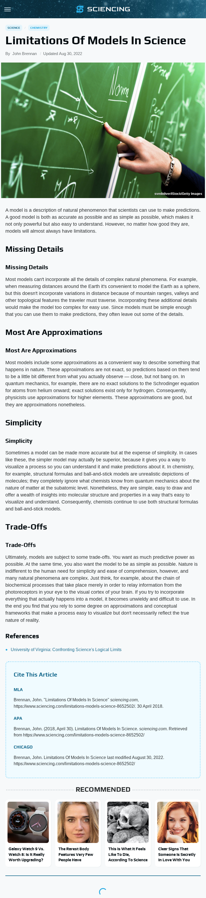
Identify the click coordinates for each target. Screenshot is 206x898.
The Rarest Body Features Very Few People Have (75, 854)
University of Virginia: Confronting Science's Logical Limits (66, 649)
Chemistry (39, 27)
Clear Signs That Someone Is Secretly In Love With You (177, 854)
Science (14, 27)
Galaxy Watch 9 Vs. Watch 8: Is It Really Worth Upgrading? (27, 854)
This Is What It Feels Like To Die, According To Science (128, 854)
